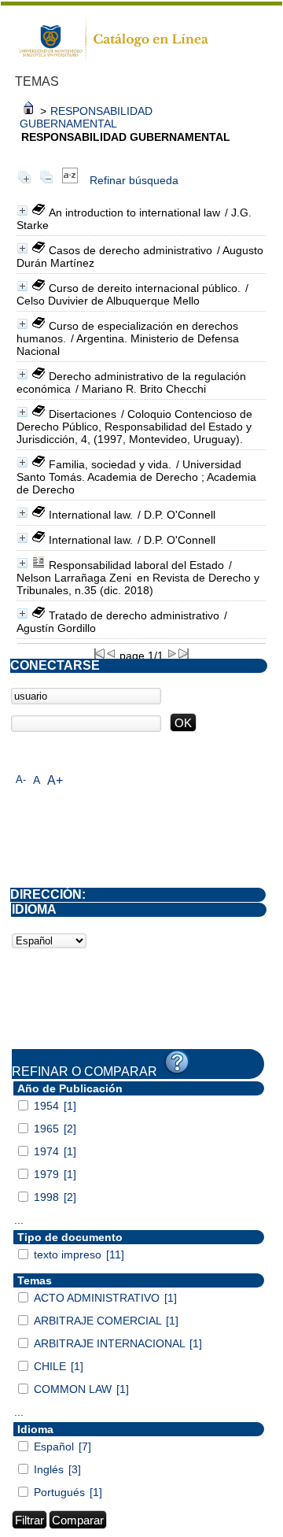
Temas (34, 1280)
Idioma (35, 1429)
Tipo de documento (70, 1237)
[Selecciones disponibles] (70, 180)
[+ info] (22, 210)
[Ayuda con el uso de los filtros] (176, 1062)
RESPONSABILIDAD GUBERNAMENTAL (86, 117)
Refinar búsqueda (134, 180)
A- (21, 779)
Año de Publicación (70, 1088)
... (19, 1220)
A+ (55, 780)
